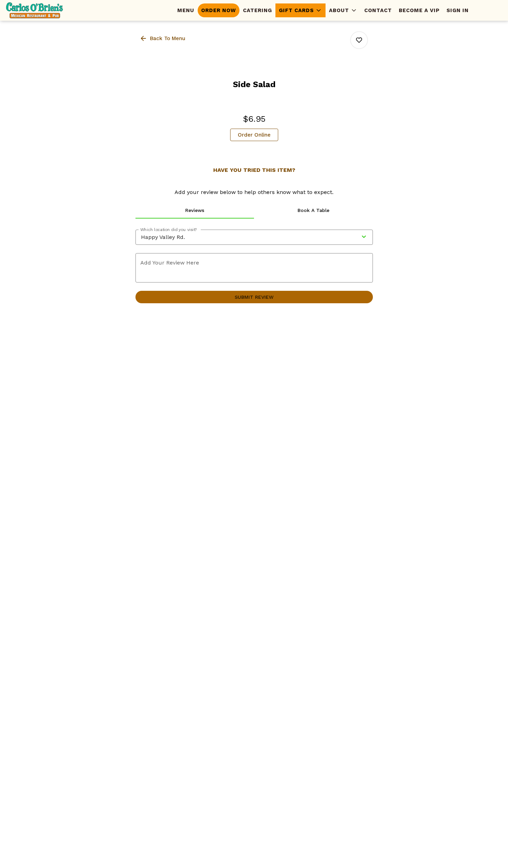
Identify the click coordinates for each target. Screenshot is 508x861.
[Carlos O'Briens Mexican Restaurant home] (37, 10)
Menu (185, 10)
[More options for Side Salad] (359, 40)
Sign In (457, 10)
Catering (257, 10)
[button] (300, 10)
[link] (254, 135)
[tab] (194, 210)
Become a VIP (419, 10)
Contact (378, 10)
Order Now (218, 10)
